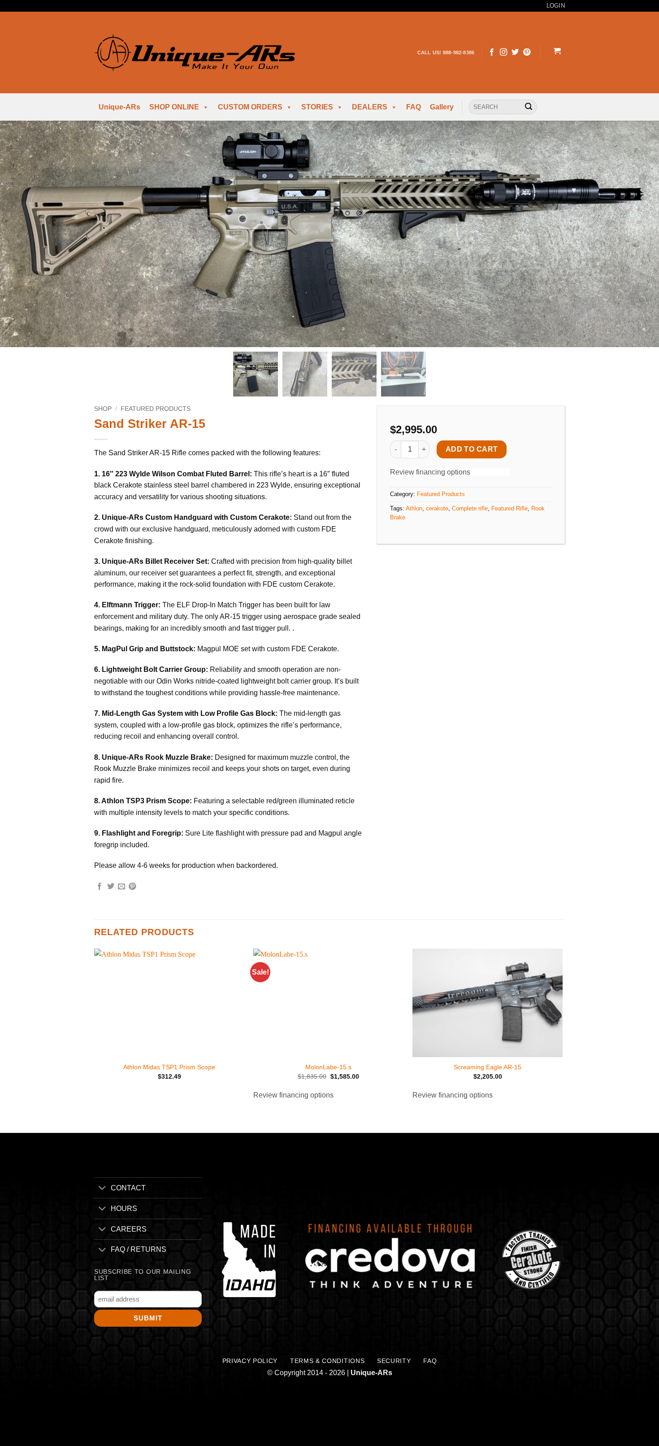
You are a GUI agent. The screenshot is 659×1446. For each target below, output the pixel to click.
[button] (557, 52)
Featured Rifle (509, 508)
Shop (103, 408)
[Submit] (528, 107)
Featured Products (156, 408)
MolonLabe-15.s (328, 1067)
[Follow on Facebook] (491, 52)
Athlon (414, 508)
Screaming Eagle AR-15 (487, 1067)
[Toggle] (102, 1189)
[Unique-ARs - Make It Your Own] (194, 52)
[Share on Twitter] (110, 887)
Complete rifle (470, 508)
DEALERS (369, 107)
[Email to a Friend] (121, 887)
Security (394, 1361)
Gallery (442, 107)
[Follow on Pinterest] (526, 52)
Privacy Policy (250, 1361)
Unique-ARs (119, 107)
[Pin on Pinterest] (132, 887)
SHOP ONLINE (174, 107)
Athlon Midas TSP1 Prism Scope (169, 1067)
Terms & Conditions (327, 1361)
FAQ (413, 107)
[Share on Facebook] (99, 887)
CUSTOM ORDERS (250, 107)
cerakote (437, 508)
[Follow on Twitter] (515, 52)
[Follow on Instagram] (503, 52)
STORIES (317, 107)
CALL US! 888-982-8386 (446, 52)
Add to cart (472, 449)
